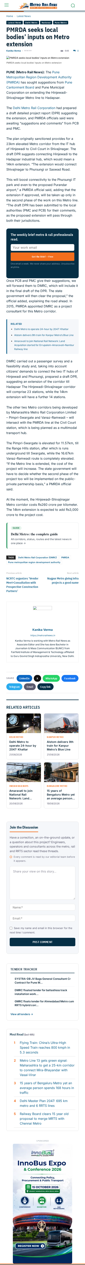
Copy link (45, 686)
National (46, 22)
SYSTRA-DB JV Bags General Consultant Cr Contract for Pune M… (43, 980)
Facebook (70, 678)
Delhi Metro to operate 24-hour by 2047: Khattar (41, 329)
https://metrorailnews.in (42, 635)
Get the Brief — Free (42, 256)
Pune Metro (61, 22)
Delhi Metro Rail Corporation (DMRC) (37, 557)
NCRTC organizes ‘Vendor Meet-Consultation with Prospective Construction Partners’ (22, 584)
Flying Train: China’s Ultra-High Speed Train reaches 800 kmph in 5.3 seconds (45, 1047)
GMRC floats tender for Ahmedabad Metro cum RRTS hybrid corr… (44, 1003)
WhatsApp (51, 678)
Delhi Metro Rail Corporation (34, 108)
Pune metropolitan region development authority (34, 562)
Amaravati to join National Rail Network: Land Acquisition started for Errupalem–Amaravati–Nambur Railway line (44, 345)
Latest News (24, 16)
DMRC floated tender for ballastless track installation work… (41, 992)
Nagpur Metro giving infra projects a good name (63, 580)
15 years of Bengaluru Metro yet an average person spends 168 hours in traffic (47, 1088)
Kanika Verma (13, 50)
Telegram (14, 686)
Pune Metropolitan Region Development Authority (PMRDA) (39, 77)
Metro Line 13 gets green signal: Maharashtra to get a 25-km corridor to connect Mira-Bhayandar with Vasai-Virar (47, 1067)
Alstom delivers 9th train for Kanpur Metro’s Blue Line (44, 335)
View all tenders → (21, 1014)
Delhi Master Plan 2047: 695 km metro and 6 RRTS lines (44, 1103)
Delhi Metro (31, 22)
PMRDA (65, 557)
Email (30, 686)
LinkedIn (24, 678)
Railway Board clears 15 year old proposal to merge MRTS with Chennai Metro (44, 1118)
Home (9, 16)
